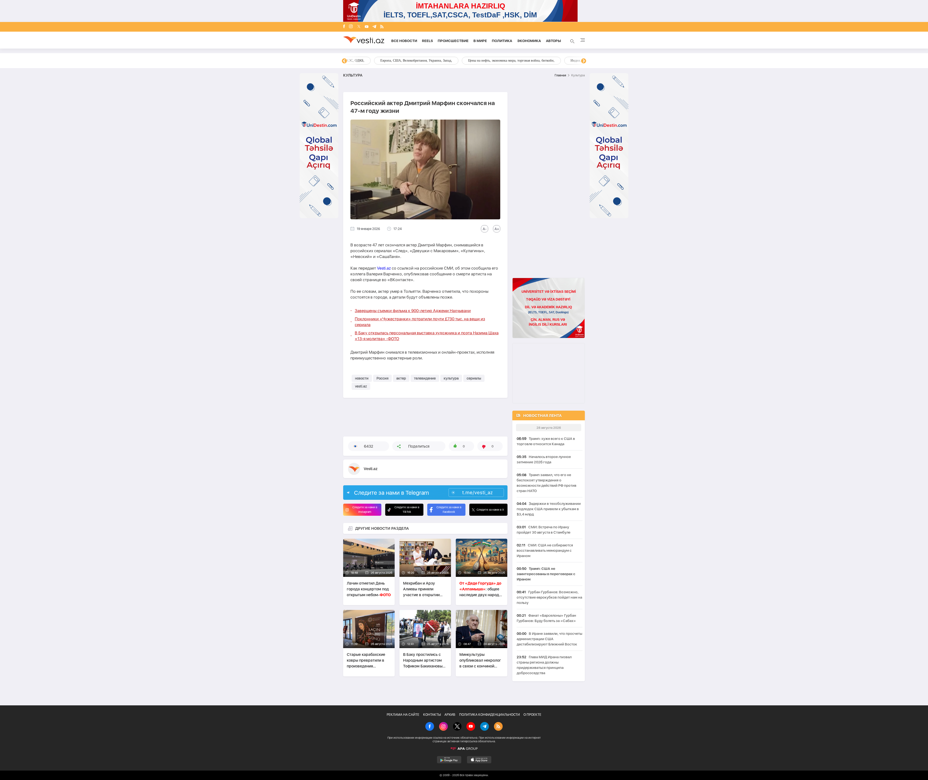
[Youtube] (367, 27)
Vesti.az (384, 268)
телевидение (425, 378)
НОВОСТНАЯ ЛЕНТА (542, 415)
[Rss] (382, 27)
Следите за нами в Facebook (448, 510)
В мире (480, 41)
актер (401, 378)
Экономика (529, 41)
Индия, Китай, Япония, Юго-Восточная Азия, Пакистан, (493, 60)
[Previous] (344, 61)
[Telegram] (374, 27)
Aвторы (553, 41)
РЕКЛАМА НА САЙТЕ (403, 714)
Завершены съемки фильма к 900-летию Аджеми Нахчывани (413, 310)
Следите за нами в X (490, 509)
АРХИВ (449, 714)
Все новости (404, 41)
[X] (457, 727)
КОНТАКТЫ (432, 714)
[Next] (584, 61)
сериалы (474, 378)
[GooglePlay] (449, 759)
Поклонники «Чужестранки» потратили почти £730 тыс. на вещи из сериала (420, 321)
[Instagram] (351, 26)
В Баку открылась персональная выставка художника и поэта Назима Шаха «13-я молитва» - (427, 335)
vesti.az (361, 386)
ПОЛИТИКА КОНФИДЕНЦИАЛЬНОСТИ (489, 714)
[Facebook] (344, 26)
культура (451, 378)
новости (362, 378)
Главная (560, 75)
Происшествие (453, 41)
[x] (359, 27)
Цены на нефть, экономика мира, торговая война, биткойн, (392, 60)
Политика (502, 41)
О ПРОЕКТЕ (532, 714)
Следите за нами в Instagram (364, 510)
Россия (382, 378)
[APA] (464, 748)
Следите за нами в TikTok (406, 510)
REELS (427, 41)
